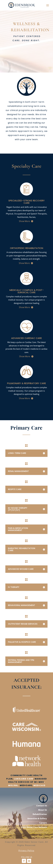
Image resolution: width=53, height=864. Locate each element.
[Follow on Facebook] (24, 861)
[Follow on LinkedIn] (29, 861)
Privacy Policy (26, 850)
